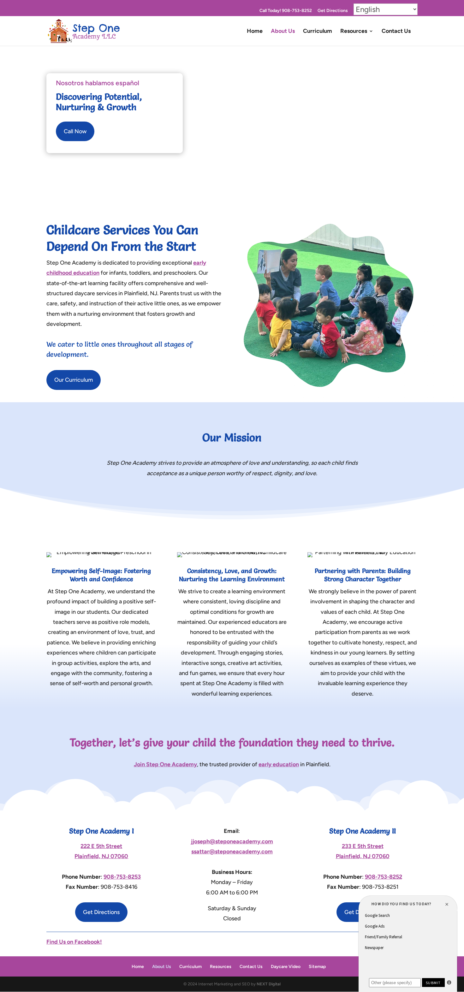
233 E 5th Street (363, 846)
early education (279, 764)
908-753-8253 (122, 876)
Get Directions (333, 11)
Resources (353, 31)
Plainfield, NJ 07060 (101, 856)
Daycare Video (285, 966)
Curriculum (317, 31)
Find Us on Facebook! (74, 941)
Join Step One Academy (165, 764)
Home (255, 31)
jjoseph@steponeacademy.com (232, 841)
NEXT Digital (269, 984)
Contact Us (396, 31)
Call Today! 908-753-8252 (285, 11)
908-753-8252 (383, 876)
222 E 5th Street (101, 846)
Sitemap (317, 966)
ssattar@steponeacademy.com (232, 851)
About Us (283, 31)
